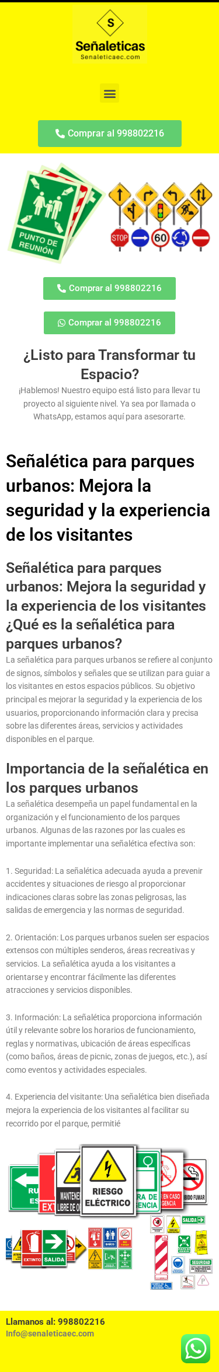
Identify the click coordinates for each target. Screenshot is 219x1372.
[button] (109, 93)
